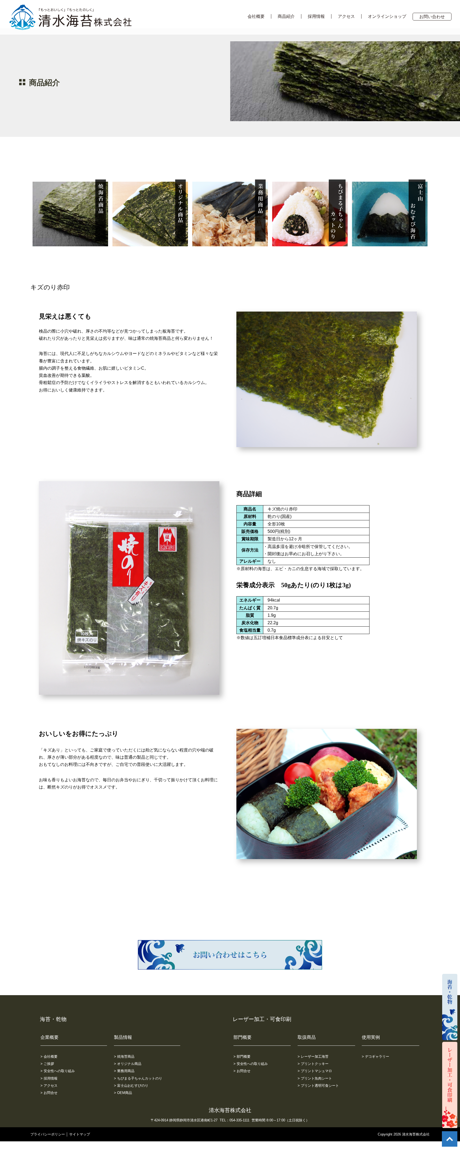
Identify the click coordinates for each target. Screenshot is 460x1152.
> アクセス (49, 1086)
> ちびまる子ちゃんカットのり (138, 1078)
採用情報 (316, 16)
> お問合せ (49, 1093)
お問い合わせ (432, 16)
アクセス (346, 16)
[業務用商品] (230, 242)
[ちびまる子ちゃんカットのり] (310, 242)
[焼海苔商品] (70, 242)
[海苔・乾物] (449, 1036)
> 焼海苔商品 (124, 1057)
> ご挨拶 (47, 1064)
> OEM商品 (123, 1093)
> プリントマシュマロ (315, 1071)
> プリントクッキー (313, 1064)
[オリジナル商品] (150, 242)
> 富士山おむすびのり (131, 1086)
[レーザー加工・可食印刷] (449, 1124)
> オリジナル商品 (127, 1064)
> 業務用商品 (124, 1071)
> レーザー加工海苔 (313, 1057)
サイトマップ (79, 1134)
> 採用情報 (49, 1078)
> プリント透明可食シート (318, 1086)
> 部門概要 (241, 1057)
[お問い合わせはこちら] (230, 966)
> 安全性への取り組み (57, 1071)
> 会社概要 (49, 1057)
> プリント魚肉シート (315, 1078)
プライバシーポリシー (47, 1134)
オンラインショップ (387, 16)
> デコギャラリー (375, 1057)
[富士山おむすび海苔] (390, 242)
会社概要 (256, 16)
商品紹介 (286, 16)
